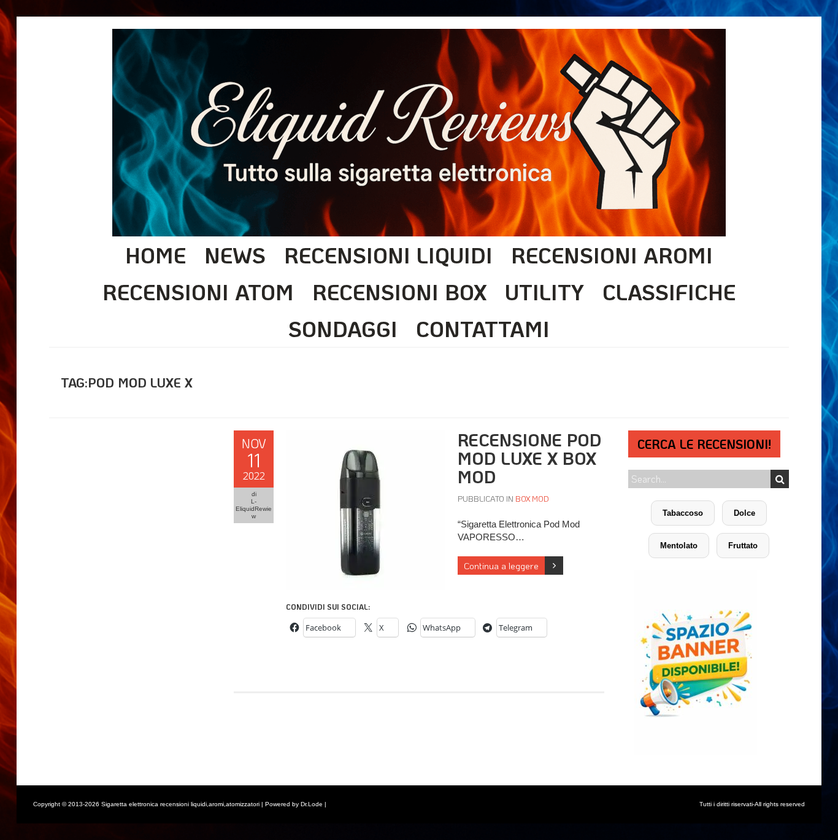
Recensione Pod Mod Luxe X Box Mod (529, 458)
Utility (544, 292)
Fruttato (743, 545)
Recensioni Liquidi (388, 255)
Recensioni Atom (198, 292)
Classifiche (669, 292)
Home (155, 255)
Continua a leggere (501, 565)
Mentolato (679, 545)
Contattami (483, 328)
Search (780, 479)
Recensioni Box (399, 292)
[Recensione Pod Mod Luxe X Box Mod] (365, 437)
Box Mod (532, 498)
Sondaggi (343, 328)
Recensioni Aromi (612, 255)
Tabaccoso (683, 513)
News (235, 255)
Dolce (744, 513)
